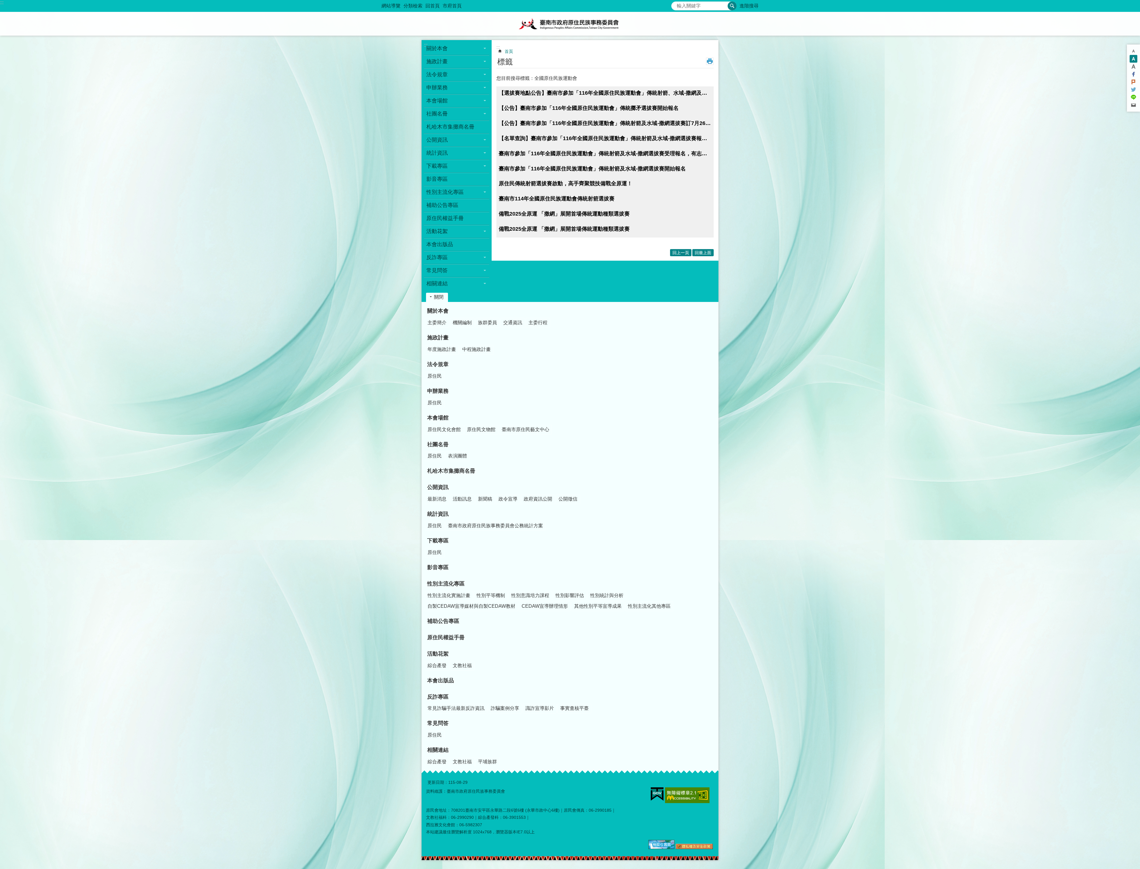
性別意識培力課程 (530, 595)
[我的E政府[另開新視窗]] (657, 794)
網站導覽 (390, 5)
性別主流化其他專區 (649, 606)
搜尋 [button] (732, 5)
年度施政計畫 (442, 349)
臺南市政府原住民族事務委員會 (570, 24)
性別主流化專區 (446, 584)
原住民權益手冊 (445, 218)
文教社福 (462, 665)
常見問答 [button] (437, 270)
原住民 (435, 376)
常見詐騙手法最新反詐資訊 (456, 708)
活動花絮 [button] (437, 231)
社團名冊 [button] (437, 114)
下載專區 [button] (437, 166)
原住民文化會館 (444, 429)
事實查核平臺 (574, 708)
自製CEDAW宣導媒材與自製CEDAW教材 (471, 606)
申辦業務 (438, 391)
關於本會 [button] (437, 48)
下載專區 (438, 541)
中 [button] (1133, 59)
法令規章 (438, 364)
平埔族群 (487, 761)
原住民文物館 (481, 429)
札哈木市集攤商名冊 (450, 127)
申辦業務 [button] (437, 88)
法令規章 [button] (437, 74)
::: (2, 2)
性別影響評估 (569, 595)
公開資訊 (438, 487)
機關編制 (462, 322)
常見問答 (438, 723)
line (1133, 97)
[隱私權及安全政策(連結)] (694, 847)
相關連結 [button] (437, 283)
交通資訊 (512, 322)
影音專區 (437, 179)
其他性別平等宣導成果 (598, 606)
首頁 (509, 51)
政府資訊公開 (538, 498)
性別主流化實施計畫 (449, 595)
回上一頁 (680, 252)
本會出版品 (439, 244)
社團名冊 (438, 444)
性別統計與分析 (606, 595)
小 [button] (1133, 51)
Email (1133, 105)
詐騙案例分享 (505, 708)
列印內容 (710, 61)
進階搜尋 (749, 5)
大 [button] (1133, 66)
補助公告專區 (442, 205)
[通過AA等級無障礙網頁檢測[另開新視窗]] (687, 795)
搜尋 (676, 4)
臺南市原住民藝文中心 (525, 429)
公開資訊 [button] (437, 140)
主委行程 (537, 322)
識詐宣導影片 (539, 708)
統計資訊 (438, 514)
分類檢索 (412, 5)
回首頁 (432, 5)
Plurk (1133, 82)
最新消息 (437, 498)
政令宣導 (507, 498)
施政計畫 (438, 338)
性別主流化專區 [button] (445, 192)
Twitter (1133, 90)
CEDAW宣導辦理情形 (545, 606)
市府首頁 (452, 5)
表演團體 (457, 455)
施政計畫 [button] (437, 61)
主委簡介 (437, 322)
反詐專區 (438, 697)
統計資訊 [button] (437, 153)
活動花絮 (438, 654)
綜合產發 (437, 665)
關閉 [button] (439, 297)
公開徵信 (567, 498)
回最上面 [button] (703, 252)
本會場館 (438, 418)
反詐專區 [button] (437, 257)
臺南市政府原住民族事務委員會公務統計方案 (495, 525)
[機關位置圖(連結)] (661, 847)
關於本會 (438, 311)
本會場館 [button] (437, 101)
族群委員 (487, 322)
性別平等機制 (490, 595)
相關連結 (438, 750)
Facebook (1133, 74)
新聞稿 (485, 498)
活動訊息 (462, 498)
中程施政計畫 (476, 349)
